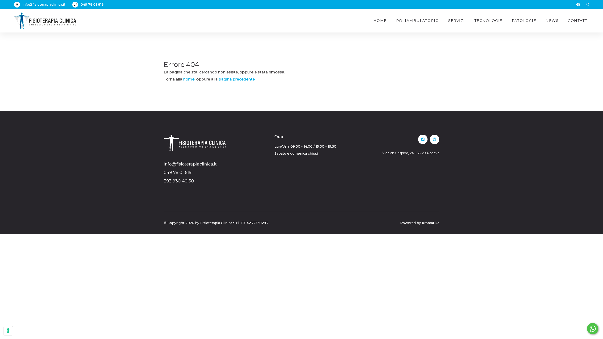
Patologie (524, 20)
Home (380, 20)
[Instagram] (587, 4)
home (189, 79)
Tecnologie (488, 20)
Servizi (456, 20)
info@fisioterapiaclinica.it (43, 4)
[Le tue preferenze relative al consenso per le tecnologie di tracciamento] (8, 330)
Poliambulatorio (417, 20)
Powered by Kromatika (419, 223)
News (552, 20)
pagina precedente (237, 79)
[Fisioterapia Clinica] (45, 20)
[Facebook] (578, 4)
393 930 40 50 (179, 181)
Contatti (578, 20)
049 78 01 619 (92, 4)
